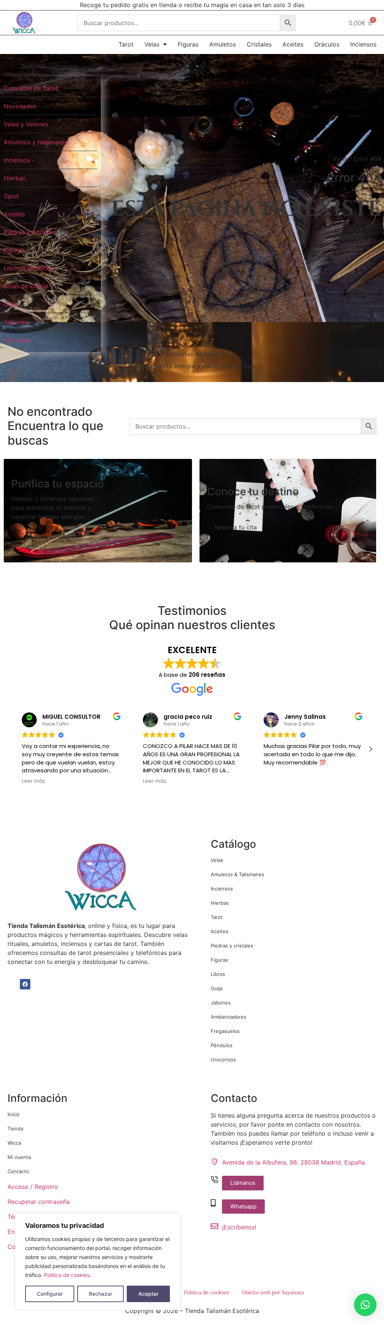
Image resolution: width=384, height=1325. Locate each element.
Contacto (18, 1171)
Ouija (216, 988)
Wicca (14, 1143)
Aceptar (148, 1294)
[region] (97, 1261)
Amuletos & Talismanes (237, 874)
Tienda (15, 1129)
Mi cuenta (19, 1157)
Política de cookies (67, 1275)
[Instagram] (13, 984)
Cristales (259, 44)
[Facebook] (25, 984)
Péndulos (221, 1045)
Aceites (292, 44)
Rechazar (100, 1294)
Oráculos (326, 44)
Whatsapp (243, 1206)
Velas (151, 44)
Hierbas (220, 903)
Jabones (221, 1003)
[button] (370, 749)
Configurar (50, 1294)
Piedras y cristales (232, 946)
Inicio (340, 158)
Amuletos (222, 44)
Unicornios (223, 1060)
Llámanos (242, 1182)
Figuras (188, 44)
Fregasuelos (225, 1031)
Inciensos (363, 44)
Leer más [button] (32, 781)
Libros (218, 974)
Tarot (126, 44)
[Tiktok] (37, 984)
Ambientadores (228, 1017)
